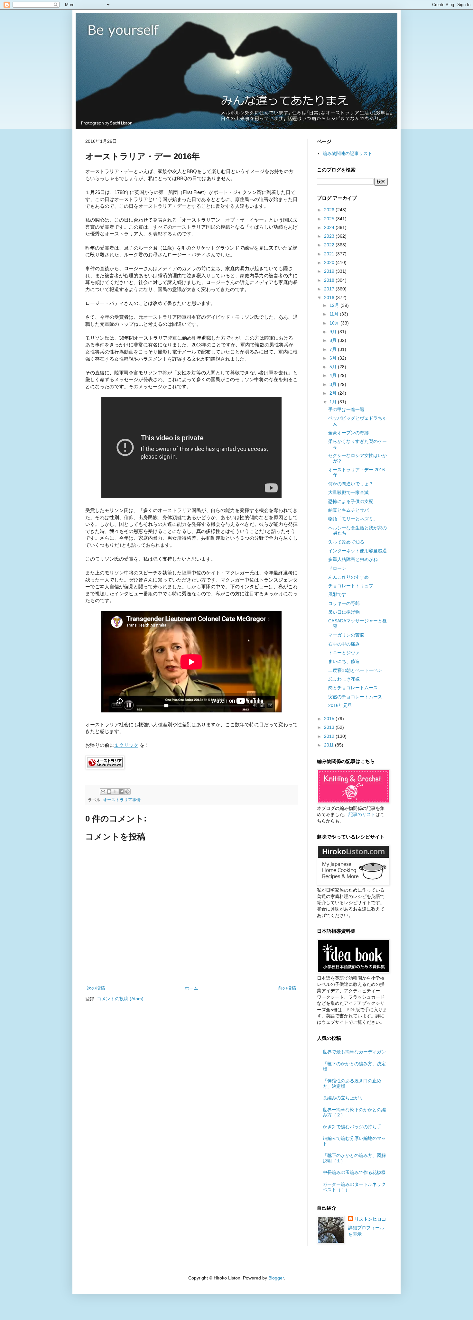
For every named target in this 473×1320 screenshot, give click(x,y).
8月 (333, 340)
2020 (330, 262)
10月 (334, 322)
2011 (329, 744)
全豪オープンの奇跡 (348, 432)
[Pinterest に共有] (127, 791)
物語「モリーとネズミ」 (353, 518)
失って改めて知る (346, 542)
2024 (330, 227)
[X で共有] (115, 791)
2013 (330, 727)
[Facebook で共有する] (121, 791)
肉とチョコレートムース (353, 687)
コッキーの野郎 (344, 603)
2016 (330, 297)
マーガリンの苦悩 (346, 634)
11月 (334, 313)
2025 (330, 218)
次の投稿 (96, 988)
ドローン (337, 568)
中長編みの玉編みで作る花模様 (354, 1172)
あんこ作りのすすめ (348, 577)
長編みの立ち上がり (343, 1097)
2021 (330, 253)
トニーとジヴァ (344, 652)
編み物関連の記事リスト (347, 153)
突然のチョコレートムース (355, 696)
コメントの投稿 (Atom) (120, 998)
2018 (330, 280)
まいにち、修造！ (346, 661)
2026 (330, 209)
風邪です (337, 594)
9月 (333, 331)
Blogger (276, 1277)
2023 (330, 236)
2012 (330, 736)
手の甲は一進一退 (346, 409)
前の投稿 (287, 988)
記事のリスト (362, 814)
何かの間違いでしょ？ (350, 483)
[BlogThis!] (109, 791)
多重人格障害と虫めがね (353, 559)
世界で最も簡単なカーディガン (354, 1051)
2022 (330, 244)
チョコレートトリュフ (350, 585)
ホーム (191, 988)
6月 (333, 358)
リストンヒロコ (370, 1219)
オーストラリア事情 (122, 800)
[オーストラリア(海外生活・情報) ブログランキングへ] (105, 767)
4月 (333, 375)
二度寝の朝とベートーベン (355, 670)
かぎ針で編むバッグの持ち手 (352, 1126)
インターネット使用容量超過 (357, 550)
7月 (333, 349)
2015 (330, 718)
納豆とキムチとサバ (348, 510)
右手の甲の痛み (344, 643)
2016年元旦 (340, 705)
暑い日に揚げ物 (344, 612)
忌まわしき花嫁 (344, 679)
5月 (333, 366)
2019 (330, 271)
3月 (333, 384)
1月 (333, 401)
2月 (333, 393)
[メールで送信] (103, 791)
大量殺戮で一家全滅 (348, 492)
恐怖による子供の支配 (350, 501)
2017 (330, 288)
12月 (334, 305)
